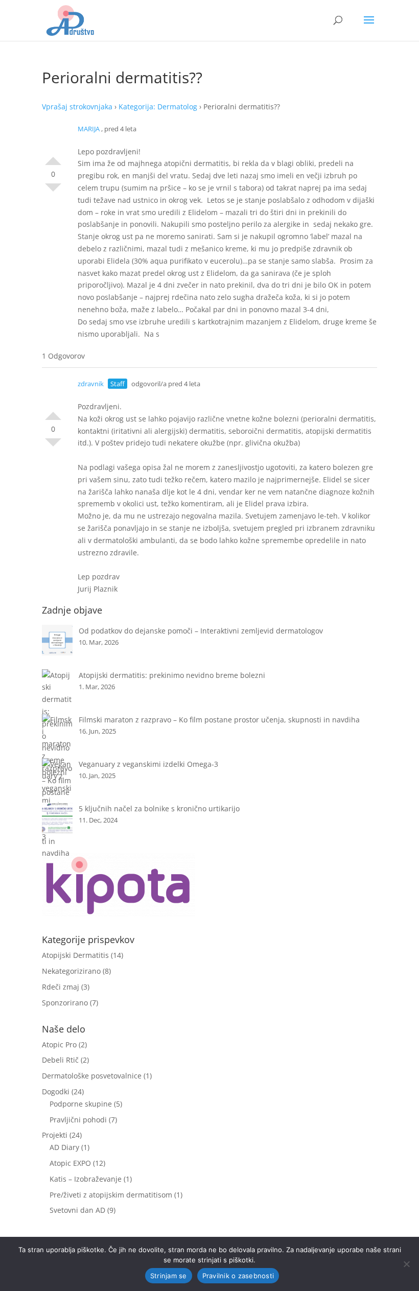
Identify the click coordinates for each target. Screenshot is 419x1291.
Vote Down (53, 191)
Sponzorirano (65, 1002)
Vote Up (53, 157)
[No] (406, 1264)
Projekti (54, 1135)
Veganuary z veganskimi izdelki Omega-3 (148, 764)
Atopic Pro (59, 1044)
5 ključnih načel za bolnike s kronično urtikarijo (159, 808)
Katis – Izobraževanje (86, 1179)
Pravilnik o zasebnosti (238, 1276)
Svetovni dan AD (77, 1210)
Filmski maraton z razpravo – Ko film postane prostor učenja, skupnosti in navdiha (219, 719)
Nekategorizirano (71, 971)
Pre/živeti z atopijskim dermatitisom (111, 1195)
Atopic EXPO (70, 1163)
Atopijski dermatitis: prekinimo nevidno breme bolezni (172, 675)
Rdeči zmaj (60, 987)
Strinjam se (168, 1276)
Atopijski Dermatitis (75, 955)
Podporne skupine (81, 1104)
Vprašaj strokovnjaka (77, 106)
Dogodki (55, 1091)
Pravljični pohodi (78, 1119)
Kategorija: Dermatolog (158, 106)
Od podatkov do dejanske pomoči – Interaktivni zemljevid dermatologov (201, 631)
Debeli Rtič (60, 1060)
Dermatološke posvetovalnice (92, 1076)
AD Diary (64, 1147)
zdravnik (91, 383)
